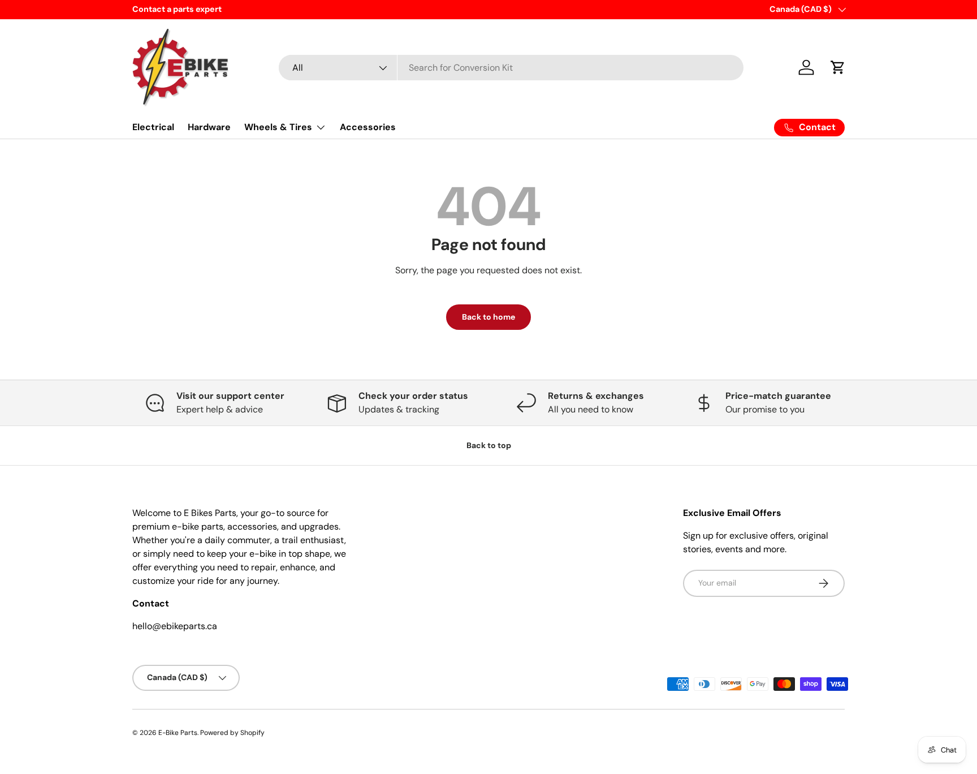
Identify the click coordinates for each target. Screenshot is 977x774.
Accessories (368, 127)
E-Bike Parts (177, 732)
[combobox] (511, 67)
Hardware (209, 127)
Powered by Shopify (232, 732)
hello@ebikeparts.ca (174, 626)
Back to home (488, 317)
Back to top (488, 445)
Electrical (153, 127)
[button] (837, 67)
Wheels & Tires (278, 127)
